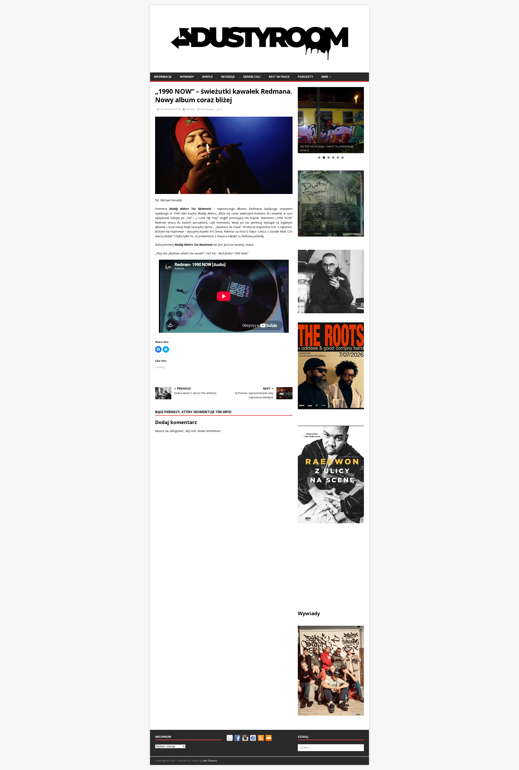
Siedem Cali (252, 77)
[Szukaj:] (331, 747)
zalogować (176, 431)
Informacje (163, 77)
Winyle (207, 77)
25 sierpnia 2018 (170, 109)
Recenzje (228, 77)
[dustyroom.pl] (259, 70)
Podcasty (305, 77)
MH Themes (210, 760)
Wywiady (187, 77)
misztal (190, 109)
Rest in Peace (279, 77)
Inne (324, 77)
